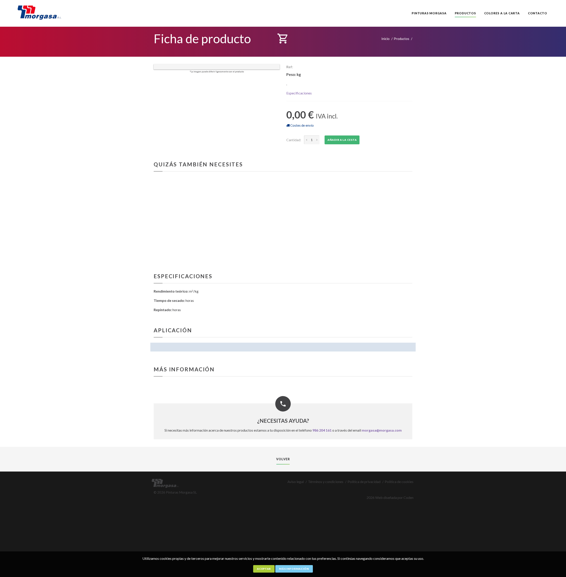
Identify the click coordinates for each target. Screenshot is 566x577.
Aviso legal (295, 481)
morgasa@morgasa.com (382, 430)
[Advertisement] (132, 538)
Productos (401, 39)
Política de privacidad (364, 481)
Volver (283, 459)
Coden (408, 497)
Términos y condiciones (325, 481)
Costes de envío (302, 125)
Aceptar (264, 568)
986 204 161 (322, 430)
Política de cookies (399, 481)
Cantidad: (293, 140)
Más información (294, 568)
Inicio (385, 39)
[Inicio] (41, 11)
